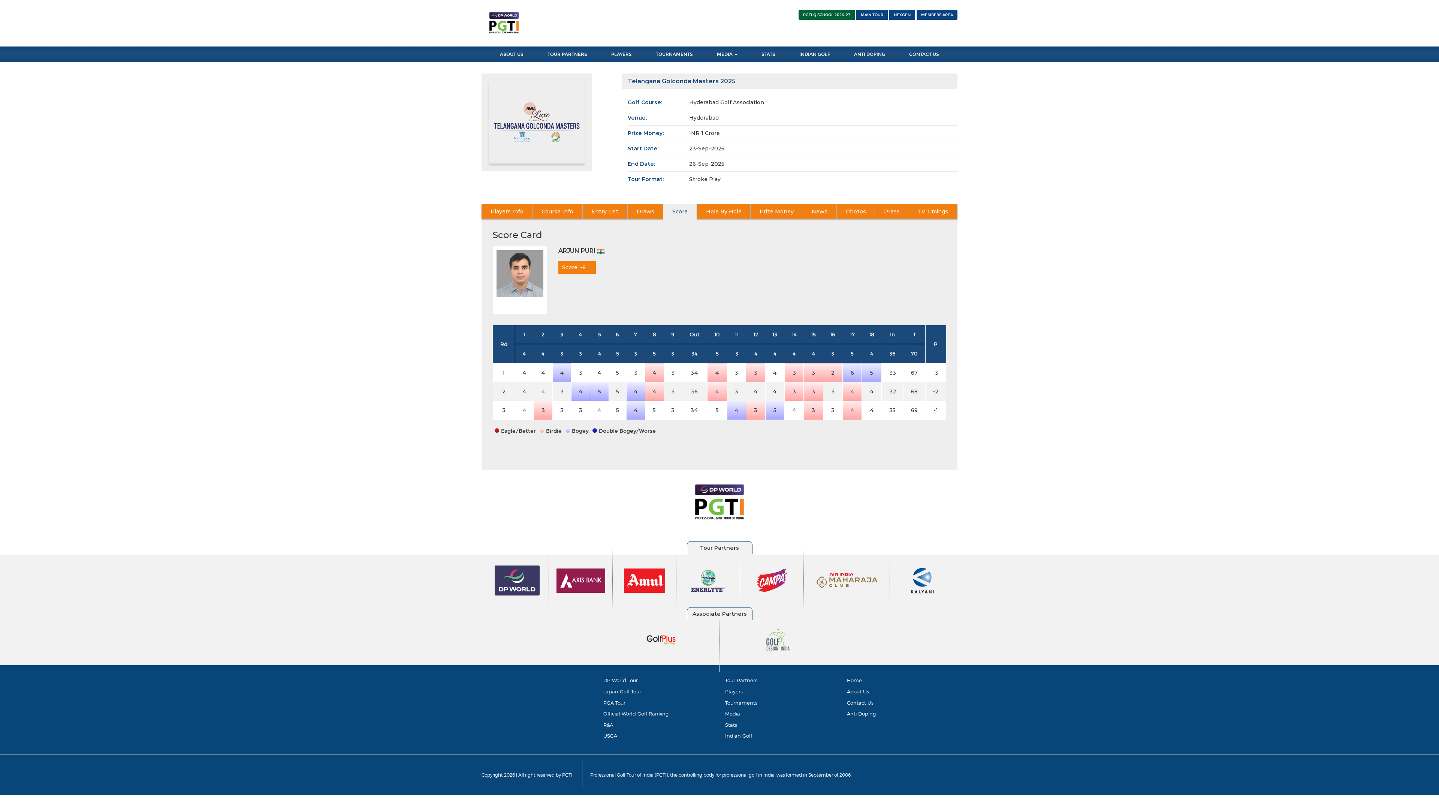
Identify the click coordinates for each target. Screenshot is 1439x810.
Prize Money (777, 211)
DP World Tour (620, 680)
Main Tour (872, 14)
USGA (610, 736)
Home (854, 680)
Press (892, 211)
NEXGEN (902, 14)
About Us (512, 54)
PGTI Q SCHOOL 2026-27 (826, 14)
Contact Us (924, 54)
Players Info (507, 211)
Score (680, 211)
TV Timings (933, 211)
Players (621, 54)
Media (725, 54)
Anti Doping (869, 54)
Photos (856, 211)
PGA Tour (614, 703)
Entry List (604, 211)
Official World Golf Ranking (636, 714)
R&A (608, 725)
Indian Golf (814, 54)
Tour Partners (567, 54)
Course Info (557, 211)
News (819, 211)
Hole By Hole (724, 211)
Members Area (937, 14)
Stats (768, 54)
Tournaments (674, 54)
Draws (645, 211)
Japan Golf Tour (622, 691)
